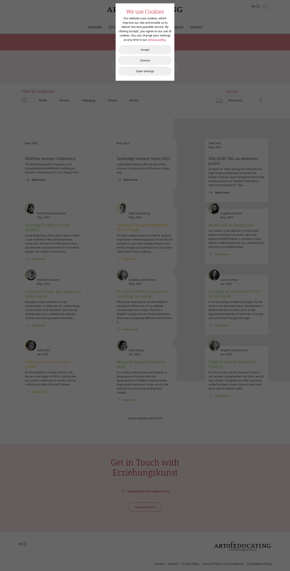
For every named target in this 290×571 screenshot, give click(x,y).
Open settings (145, 71)
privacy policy (157, 40)
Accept (145, 50)
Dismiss (145, 60)
